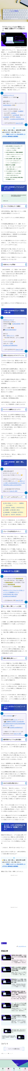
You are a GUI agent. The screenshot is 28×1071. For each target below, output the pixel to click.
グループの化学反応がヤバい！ (14, 162)
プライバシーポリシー (14, 1066)
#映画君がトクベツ (14, 592)
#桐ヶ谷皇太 (14, 594)
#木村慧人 (13, 113)
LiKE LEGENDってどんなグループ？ (14, 146)
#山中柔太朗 (16, 115)
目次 (12, 143)
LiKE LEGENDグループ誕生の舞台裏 (14, 152)
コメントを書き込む (14, 1049)
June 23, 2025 (19, 123)
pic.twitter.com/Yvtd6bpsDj (9, 596)
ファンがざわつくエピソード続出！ (14, 171)
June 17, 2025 (17, 733)
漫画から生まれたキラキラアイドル (15, 154)
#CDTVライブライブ (8, 95)
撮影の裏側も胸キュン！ (12, 169)
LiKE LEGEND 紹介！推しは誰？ (14, 158)
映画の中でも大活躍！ (11, 164)
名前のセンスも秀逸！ (12, 150)
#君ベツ (7, 483)
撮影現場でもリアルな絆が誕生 (14, 173)
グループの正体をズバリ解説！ (14, 148)
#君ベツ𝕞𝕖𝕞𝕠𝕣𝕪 (7, 715)
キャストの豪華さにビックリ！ (14, 156)
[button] (25, 531)
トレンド (4, 943)
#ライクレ (20, 483)
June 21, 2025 (19, 349)
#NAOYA (18, 117)
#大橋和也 (20, 111)
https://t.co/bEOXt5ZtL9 (10, 329)
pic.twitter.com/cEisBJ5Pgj (14, 485)
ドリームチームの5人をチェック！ (15, 160)
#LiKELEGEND (7, 105)
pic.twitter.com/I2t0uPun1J (16, 727)
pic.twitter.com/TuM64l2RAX (10, 345)
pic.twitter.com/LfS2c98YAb (17, 119)
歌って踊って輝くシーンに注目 (14, 167)
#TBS (11, 343)
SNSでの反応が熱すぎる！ (13, 175)
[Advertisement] (14, 890)
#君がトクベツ (10, 335)
